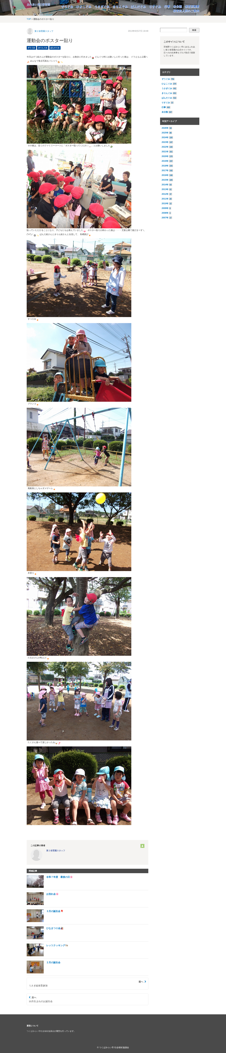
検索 (194, 30)
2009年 (165, 208)
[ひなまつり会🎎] (45, 938)
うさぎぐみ (102, 6)
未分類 (177, 6)
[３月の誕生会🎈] (45, 921)
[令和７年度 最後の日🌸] (50, 887)
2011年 (165, 199)
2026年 (165, 128)
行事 (167, 6)
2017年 (165, 170)
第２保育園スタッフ (44, 31)
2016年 (165, 175)
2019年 (165, 161)
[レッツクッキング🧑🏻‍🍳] (47, 955)
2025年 (165, 133)
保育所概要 (192, 6)
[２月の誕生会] (43, 973)
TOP (29, 19)
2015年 (165, 180)
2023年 (165, 142)
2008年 (165, 213)
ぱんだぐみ (138, 6)
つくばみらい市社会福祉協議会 (40, 1031)
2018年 (165, 166)
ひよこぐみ (83, 6)
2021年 (165, 151)
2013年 (165, 189)
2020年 (165, 156)
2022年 (165, 147)
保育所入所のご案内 (186, 10)
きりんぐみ (120, 6)
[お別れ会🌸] (43, 904)
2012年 (165, 194)
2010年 (165, 203)
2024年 (165, 137)
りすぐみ (155, 6)
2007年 (165, 218)
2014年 (165, 184)
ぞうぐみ (67, 6)
